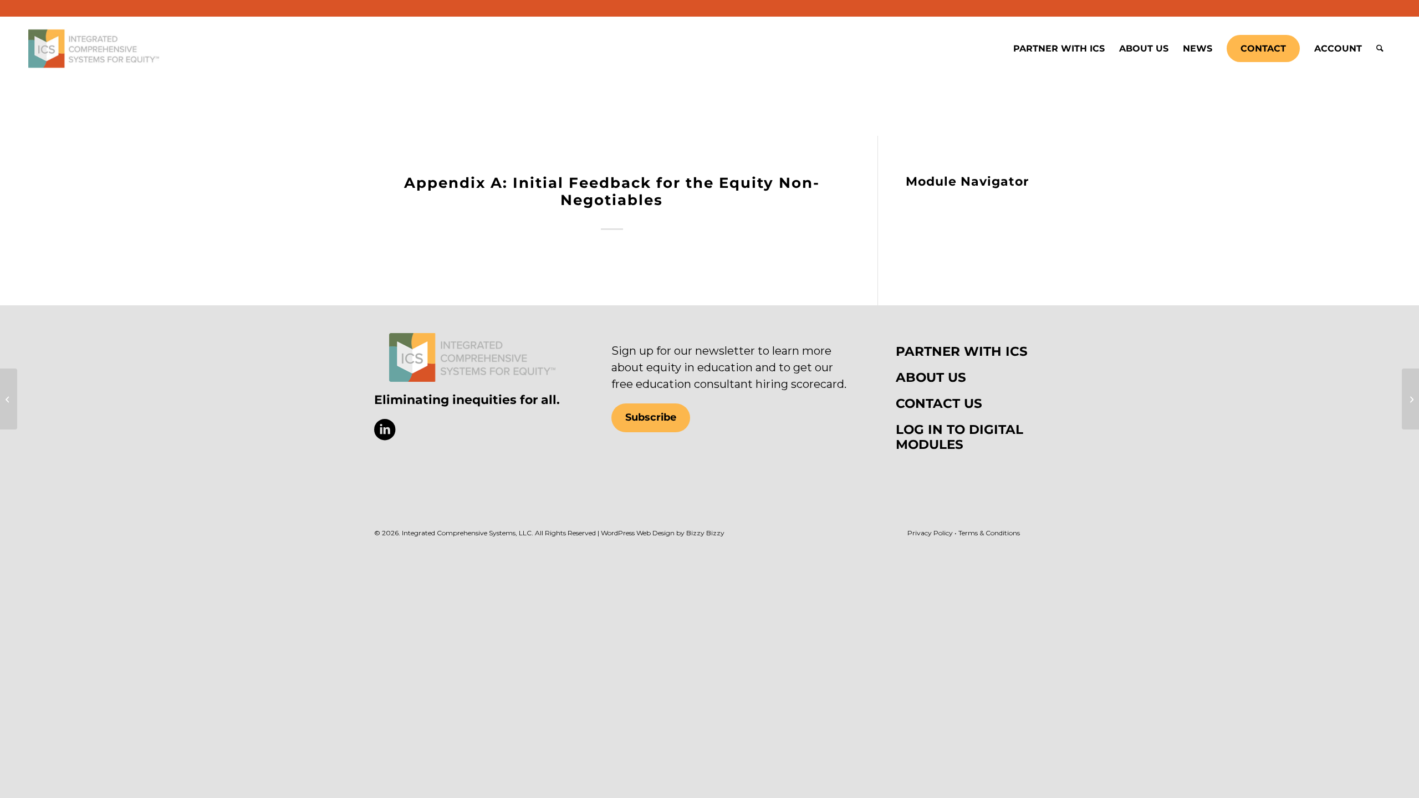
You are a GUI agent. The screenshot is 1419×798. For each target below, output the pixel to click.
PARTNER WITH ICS (962, 351)
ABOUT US (931, 377)
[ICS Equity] (93, 48)
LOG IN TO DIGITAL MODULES (959, 437)
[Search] (1380, 48)
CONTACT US (939, 403)
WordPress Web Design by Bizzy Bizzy (662, 533)
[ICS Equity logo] (472, 357)
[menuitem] (1059, 48)
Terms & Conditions (989, 533)
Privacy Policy (930, 533)
